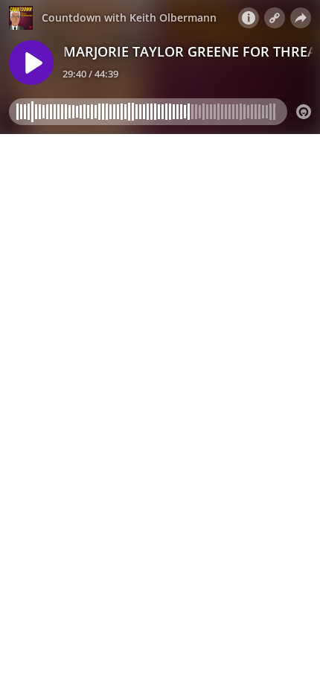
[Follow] (274, 17)
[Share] (300, 17)
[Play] (31, 62)
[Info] (248, 17)
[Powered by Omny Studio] (303, 111)
